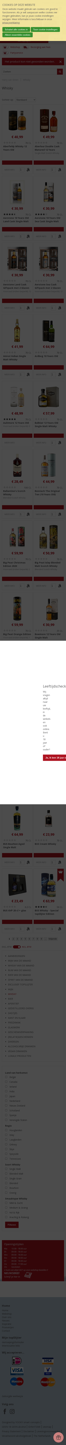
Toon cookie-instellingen (45, 29)
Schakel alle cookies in (16, 29)
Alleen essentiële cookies (17, 35)
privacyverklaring (11, 22)
